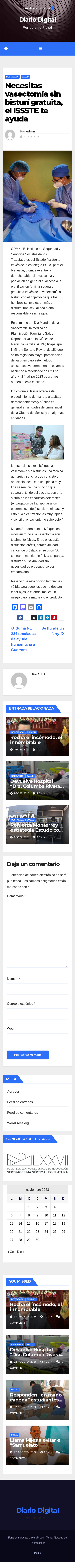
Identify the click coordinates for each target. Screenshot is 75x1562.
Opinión (31, 732)
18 (55, 1223)
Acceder (13, 1091)
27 (11, 1240)
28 (20, 1240)
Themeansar (37, 1542)
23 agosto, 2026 (26, 1316)
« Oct (11, 1252)
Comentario (16, 896)
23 (37, 1231)
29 (29, 1240)
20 (11, 1231)
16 (37, 1223)
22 (29, 1231)
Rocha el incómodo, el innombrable (36, 739)
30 (37, 1240)
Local (30, 820)
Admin (30, 131)
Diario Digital (37, 19)
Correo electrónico (21, 1003)
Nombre (13, 978)
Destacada (12, 77)
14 (20, 1223)
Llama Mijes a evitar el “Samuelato (35, 1442)
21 (20, 1231)
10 (46, 1215)
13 (11, 1223)
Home (37, 1552)
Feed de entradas (20, 1102)
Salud (25, 77)
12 (63, 1215)
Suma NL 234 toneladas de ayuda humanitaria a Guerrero (23, 639)
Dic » (20, 1252)
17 (46, 1223)
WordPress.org (18, 1123)
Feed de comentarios (22, 1112)
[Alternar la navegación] (40, 48)
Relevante (17, 776)
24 (46, 1231)
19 (63, 1223)
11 (54, 1215)
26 (63, 1231)
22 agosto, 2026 (26, 1361)
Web (10, 1028)
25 (55, 1231)
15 (29, 1223)
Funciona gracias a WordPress (26, 1537)
